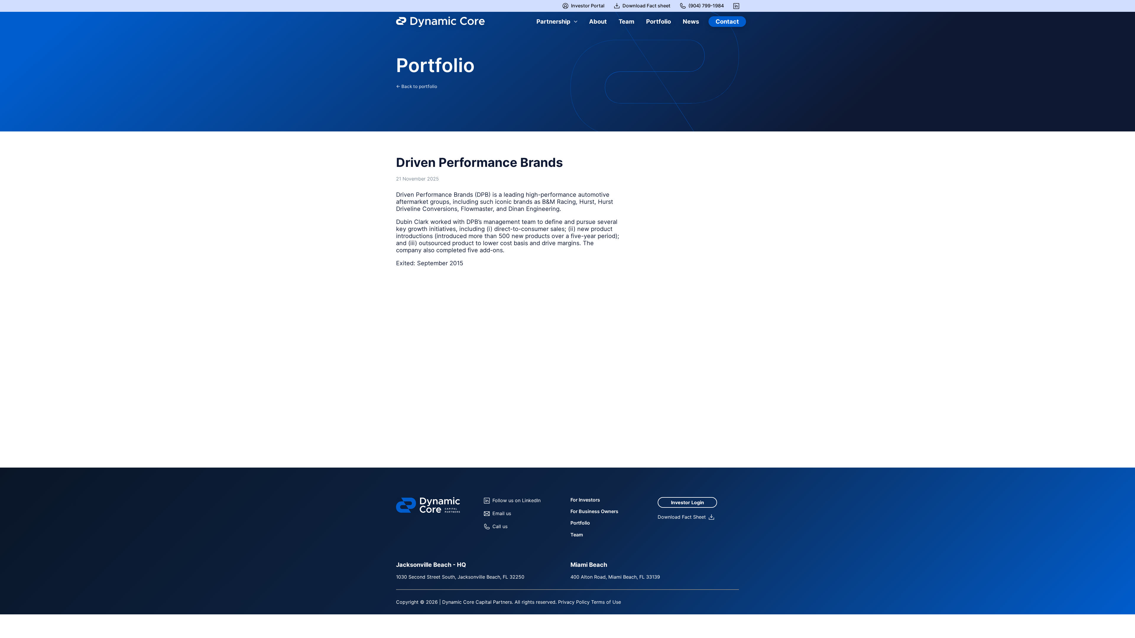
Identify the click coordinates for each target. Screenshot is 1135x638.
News (691, 21)
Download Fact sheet (646, 6)
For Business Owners (594, 511)
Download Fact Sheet (682, 517)
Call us (499, 526)
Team (626, 21)
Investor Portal (587, 6)
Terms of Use (606, 602)
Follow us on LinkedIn (516, 500)
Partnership (553, 21)
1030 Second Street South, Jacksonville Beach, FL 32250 (460, 577)
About (598, 21)
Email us (501, 513)
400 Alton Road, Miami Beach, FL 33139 (615, 577)
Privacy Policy (574, 602)
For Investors (585, 500)
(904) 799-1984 (706, 6)
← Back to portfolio (416, 86)
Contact (727, 21)
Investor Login (687, 502)
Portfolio (658, 21)
